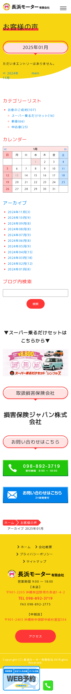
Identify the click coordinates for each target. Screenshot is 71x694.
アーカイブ (15, 202)
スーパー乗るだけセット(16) (33, 115)
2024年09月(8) (19, 223)
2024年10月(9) (19, 217)
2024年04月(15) (20, 252)
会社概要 (45, 547)
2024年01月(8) (19, 269)
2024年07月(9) (19, 235)
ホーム (9, 522)
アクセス (35, 636)
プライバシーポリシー (36, 554)
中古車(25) (20, 127)
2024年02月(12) (20, 263)
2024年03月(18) (20, 257)
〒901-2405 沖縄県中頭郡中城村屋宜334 (35, 619)
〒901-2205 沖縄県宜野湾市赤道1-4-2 (35, 592)
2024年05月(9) (19, 246)
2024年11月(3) (19, 212)
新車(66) (18, 121)
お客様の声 (28, 522)
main (35, 73)
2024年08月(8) (19, 229)
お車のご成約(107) (22, 109)
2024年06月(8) (19, 240)
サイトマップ (37, 561)
